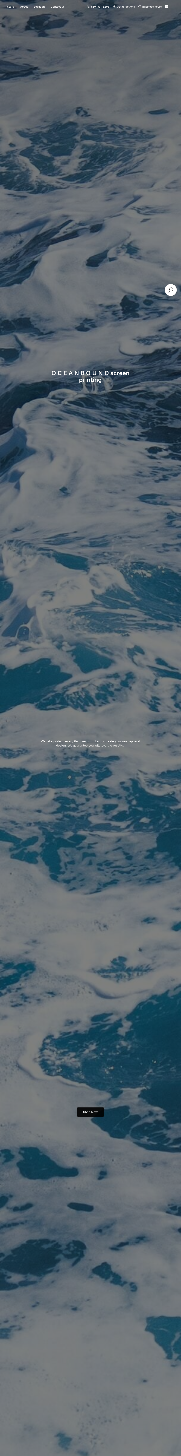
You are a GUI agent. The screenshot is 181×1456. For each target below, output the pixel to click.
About (24, 6)
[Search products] (171, 290)
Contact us (58, 6)
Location (39, 6)
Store (10, 6)
